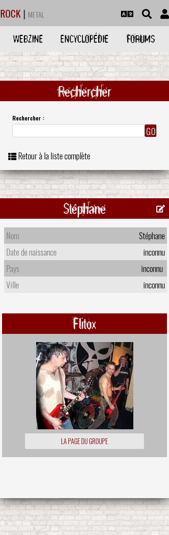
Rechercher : (28, 117)
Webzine (28, 38)
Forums (141, 38)
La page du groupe (84, 441)
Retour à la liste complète (54, 156)
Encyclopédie (84, 38)
